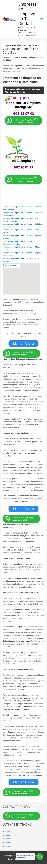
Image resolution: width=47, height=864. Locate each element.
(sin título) (7, 831)
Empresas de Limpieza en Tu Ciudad (27, 14)
